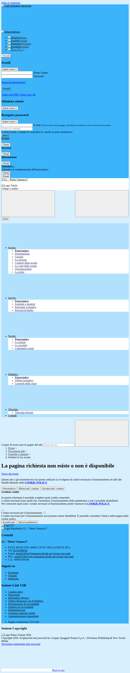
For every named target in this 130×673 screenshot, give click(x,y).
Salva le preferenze (27, 522)
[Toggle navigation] (28, 203)
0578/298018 (20, 550)
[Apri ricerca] (102, 203)
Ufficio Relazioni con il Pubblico (25, 601)
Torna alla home (10, 473)
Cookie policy (15, 591)
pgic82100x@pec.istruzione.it (44, 556)
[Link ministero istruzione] (16, 5)
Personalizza (9, 488)
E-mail (36, 125)
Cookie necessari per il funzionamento (22, 512)
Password (38, 76)
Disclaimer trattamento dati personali (20, 644)
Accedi (6, 56)
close (5, 219)
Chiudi (6, 144)
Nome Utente (40, 72)
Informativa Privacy (18, 597)
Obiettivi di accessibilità (21, 607)
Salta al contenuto (10, 2)
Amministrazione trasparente (23, 616)
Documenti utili (16, 451)
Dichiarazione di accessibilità (23, 604)
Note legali (14, 594)
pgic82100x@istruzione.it (43, 553)
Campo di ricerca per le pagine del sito (21, 444)
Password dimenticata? (13, 82)
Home (11, 448)
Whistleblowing (16, 610)
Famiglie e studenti (18, 454)
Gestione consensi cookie (21, 613)
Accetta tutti (53, 488)
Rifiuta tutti (29, 488)
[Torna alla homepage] (65, 179)
